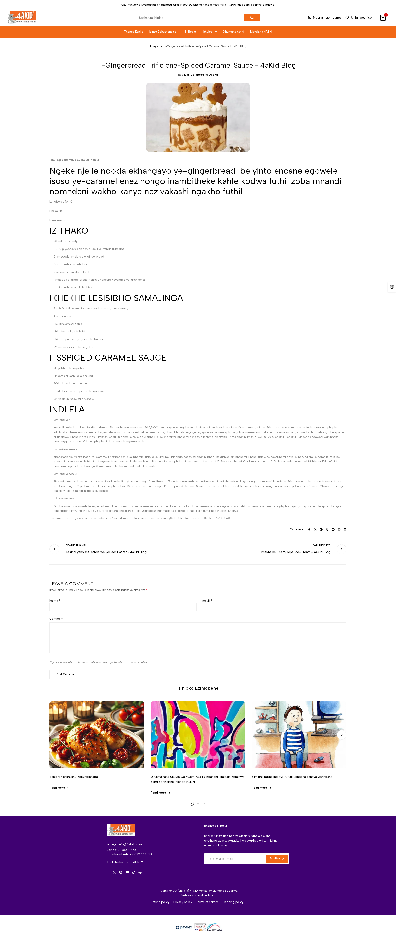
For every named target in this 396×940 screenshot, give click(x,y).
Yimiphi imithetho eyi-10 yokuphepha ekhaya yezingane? (293, 777)
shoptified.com (205, 895)
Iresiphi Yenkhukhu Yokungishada (74, 777)
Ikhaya (154, 46)
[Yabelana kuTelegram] (333, 529)
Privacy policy (182, 902)
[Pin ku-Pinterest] (321, 529)
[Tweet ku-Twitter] (315, 529)
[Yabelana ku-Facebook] (309, 529)
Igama (55, 600)
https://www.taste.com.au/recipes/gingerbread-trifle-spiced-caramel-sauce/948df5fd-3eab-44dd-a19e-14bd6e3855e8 (148, 518)
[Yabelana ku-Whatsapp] (339, 529)
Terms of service (207, 902)
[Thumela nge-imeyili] (345, 529)
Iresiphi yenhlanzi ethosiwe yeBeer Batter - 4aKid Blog (106, 552)
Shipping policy (233, 902)
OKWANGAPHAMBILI (76, 545)
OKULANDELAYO (321, 545)
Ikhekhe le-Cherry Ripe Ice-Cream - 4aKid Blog (295, 552)
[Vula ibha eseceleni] (392, 287)
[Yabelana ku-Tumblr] (327, 529)
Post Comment (66, 674)
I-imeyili (206, 600)
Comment (58, 618)
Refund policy (160, 902)
